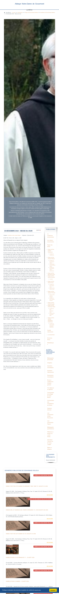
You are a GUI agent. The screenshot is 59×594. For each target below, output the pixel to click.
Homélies (51, 279)
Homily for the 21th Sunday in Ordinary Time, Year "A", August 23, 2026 (27, 486)
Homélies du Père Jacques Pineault (52, 299)
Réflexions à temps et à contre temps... (50, 434)
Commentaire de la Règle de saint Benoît (50, 395)
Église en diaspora (49, 448)
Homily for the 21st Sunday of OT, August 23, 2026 (21, 533)
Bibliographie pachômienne (50, 428)
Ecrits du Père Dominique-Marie (52, 314)
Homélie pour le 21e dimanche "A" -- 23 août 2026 (20, 557)
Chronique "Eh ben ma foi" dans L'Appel (50, 442)
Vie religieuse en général (50, 388)
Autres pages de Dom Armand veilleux (52, 265)
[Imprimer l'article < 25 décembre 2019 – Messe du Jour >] (37, 230)
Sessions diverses (49, 409)
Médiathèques (50, 343)
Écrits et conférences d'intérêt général (50, 382)
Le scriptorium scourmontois (50, 235)
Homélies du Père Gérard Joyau (52, 285)
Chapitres (49, 362)
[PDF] (40, 230)
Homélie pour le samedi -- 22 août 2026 (17, 581)
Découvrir (50, 495)
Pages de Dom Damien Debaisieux (51, 251)
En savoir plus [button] (37, 590)
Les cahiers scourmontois (50, 241)
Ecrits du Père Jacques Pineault (52, 295)
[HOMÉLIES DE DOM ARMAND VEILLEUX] (18, 478)
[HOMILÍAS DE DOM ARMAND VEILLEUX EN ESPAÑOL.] (18, 501)
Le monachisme (51, 334)
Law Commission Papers (50, 422)
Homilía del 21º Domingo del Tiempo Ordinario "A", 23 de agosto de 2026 (27, 510)
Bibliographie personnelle (50, 359)
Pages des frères (49, 245)
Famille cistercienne (50, 331)
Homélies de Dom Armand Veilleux (14, 235)
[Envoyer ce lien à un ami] (38, 230)
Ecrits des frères (49, 338)
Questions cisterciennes (50, 371)
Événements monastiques (50, 376)
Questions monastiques (50, 366)
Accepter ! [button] (53, 590)
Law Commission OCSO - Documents (50, 415)
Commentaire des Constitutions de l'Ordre (50, 403)
